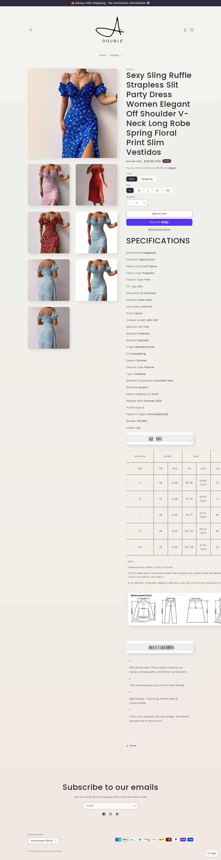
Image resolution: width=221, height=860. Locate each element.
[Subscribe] (134, 805)
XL (157, 190)
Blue (131, 178)
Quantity (130, 197)
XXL (168, 190)
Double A (40, 851)
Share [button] (133, 745)
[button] (31, 30)
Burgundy (147, 178)
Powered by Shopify (53, 851)
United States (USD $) (42, 840)
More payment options (159, 229)
